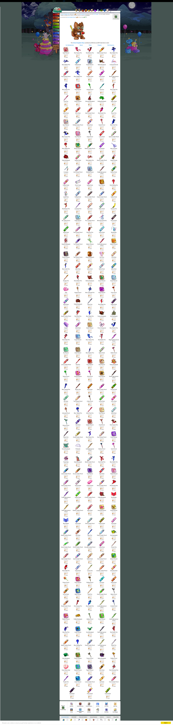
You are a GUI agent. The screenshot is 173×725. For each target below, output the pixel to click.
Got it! (165, 723)
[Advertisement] (85, 5)
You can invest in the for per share (73, 17)
